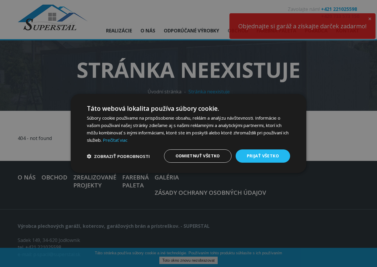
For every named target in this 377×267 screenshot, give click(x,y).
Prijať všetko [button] (263, 156)
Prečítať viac (115, 140)
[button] (118, 156)
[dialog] (188, 133)
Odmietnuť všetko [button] (198, 156)
